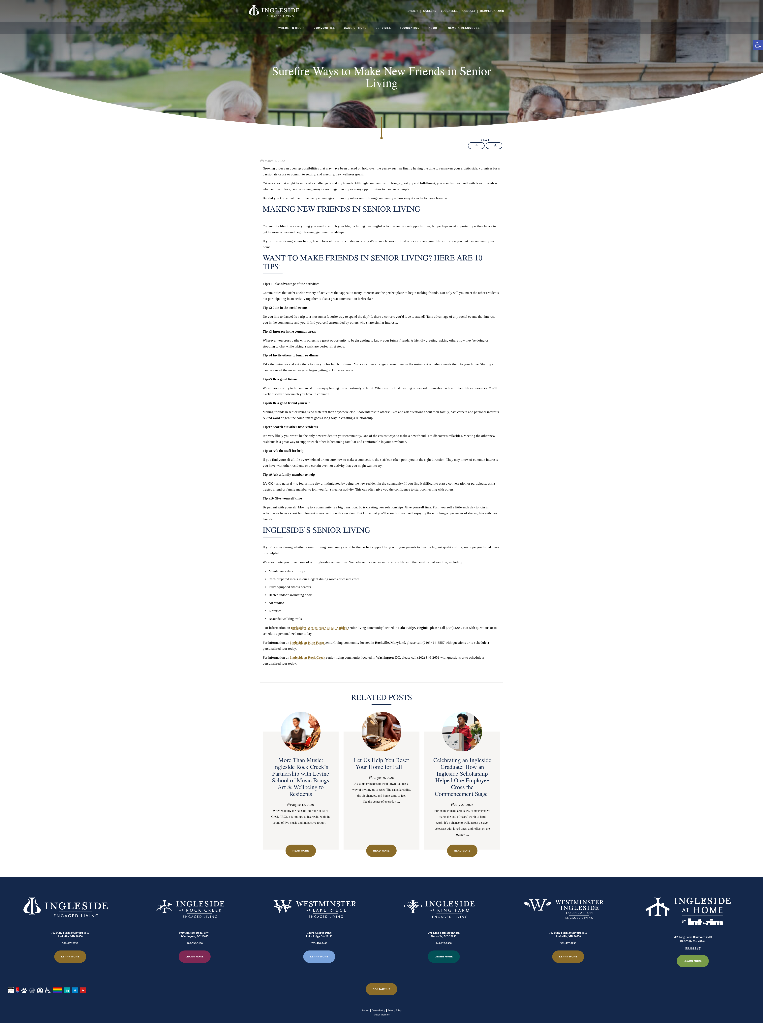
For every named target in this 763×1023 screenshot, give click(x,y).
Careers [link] (429, 11)
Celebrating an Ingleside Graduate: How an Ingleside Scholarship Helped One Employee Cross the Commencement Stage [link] (462, 776)
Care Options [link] (355, 28)
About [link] (434, 28)
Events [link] (413, 11)
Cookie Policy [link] (378, 1010)
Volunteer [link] (449, 11)
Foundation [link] (410, 28)
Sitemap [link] (365, 1010)
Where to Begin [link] (291, 28)
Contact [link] (469, 11)
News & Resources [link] (464, 28)
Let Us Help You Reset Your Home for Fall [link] (381, 763)
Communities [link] (324, 28)
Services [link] (383, 28)
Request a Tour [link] (492, 11)
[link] (758, 45)
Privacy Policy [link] (395, 1010)
